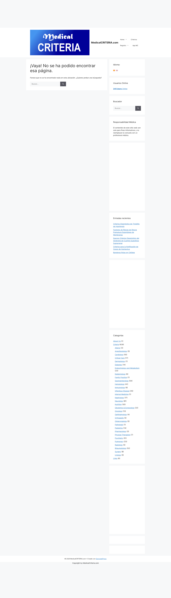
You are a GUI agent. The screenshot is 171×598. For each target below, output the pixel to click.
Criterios (134, 39)
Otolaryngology (121, 421)
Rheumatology (120, 448)
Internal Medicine (122, 394)
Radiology (119, 445)
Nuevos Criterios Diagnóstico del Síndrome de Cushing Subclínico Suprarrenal (126, 240)
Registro (123, 45)
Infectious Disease (122, 391)
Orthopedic (119, 418)
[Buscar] (63, 84)
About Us (117, 341)
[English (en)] (117, 70)
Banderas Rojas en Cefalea (124, 253)
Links (115, 458)
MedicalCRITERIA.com (104, 42)
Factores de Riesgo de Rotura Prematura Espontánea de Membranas (125, 232)
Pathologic (119, 425)
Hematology (119, 384)
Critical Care (120, 358)
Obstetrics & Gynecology (124, 408)
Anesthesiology (121, 351)
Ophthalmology (121, 415)
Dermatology (120, 361)
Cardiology (119, 355)
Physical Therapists (122, 435)
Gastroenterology (122, 381)
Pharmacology (120, 431)
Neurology (119, 401)
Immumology (120, 388)
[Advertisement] (59, 14)
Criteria (116, 345)
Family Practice (121, 377)
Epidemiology (120, 374)
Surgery (118, 452)
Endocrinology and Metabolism (127, 368)
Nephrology (119, 398)
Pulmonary (119, 442)
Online (120, 89)
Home (122, 39)
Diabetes (118, 365)
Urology (118, 455)
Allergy (117, 348)
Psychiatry (119, 438)
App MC (135, 45)
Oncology (118, 411)
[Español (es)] (114, 70)
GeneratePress (101, 559)
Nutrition (118, 404)
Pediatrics (119, 428)
